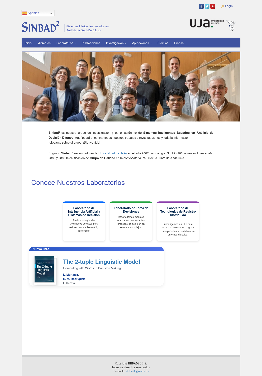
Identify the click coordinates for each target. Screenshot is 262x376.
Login (228, 5)
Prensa (179, 43)
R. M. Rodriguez (74, 279)
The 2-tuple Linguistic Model (101, 261)
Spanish (33, 13)
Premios (162, 43)
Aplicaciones (141, 43)
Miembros (44, 43)
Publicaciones (91, 43)
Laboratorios (65, 43)
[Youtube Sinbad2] (213, 6)
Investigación (115, 43)
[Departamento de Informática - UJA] (231, 25)
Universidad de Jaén (112, 153)
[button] (28, 87)
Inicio (28, 43)
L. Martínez (70, 274)
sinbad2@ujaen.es (137, 371)
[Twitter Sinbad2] (207, 6)
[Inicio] (39, 25)
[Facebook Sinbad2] (202, 6)
